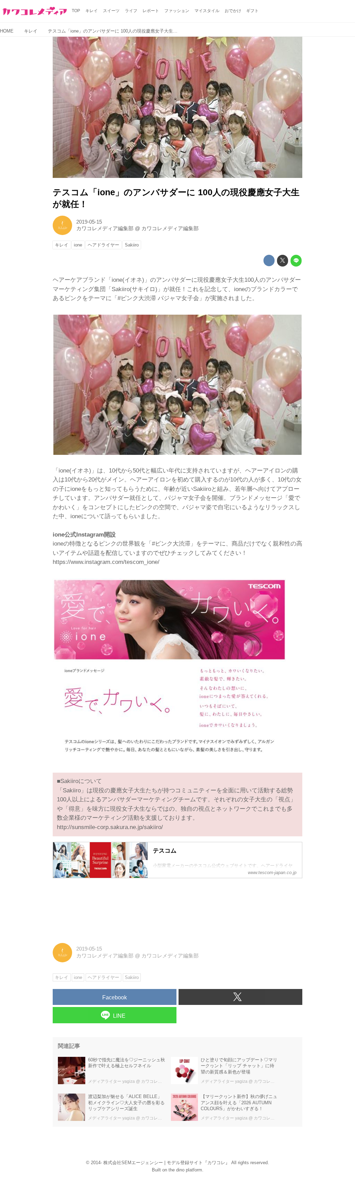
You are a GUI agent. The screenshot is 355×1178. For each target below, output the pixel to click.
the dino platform (185, 1169)
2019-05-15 (89, 222)
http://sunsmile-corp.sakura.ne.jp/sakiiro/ (110, 827)
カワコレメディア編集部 (104, 228)
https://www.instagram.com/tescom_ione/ (106, 562)
